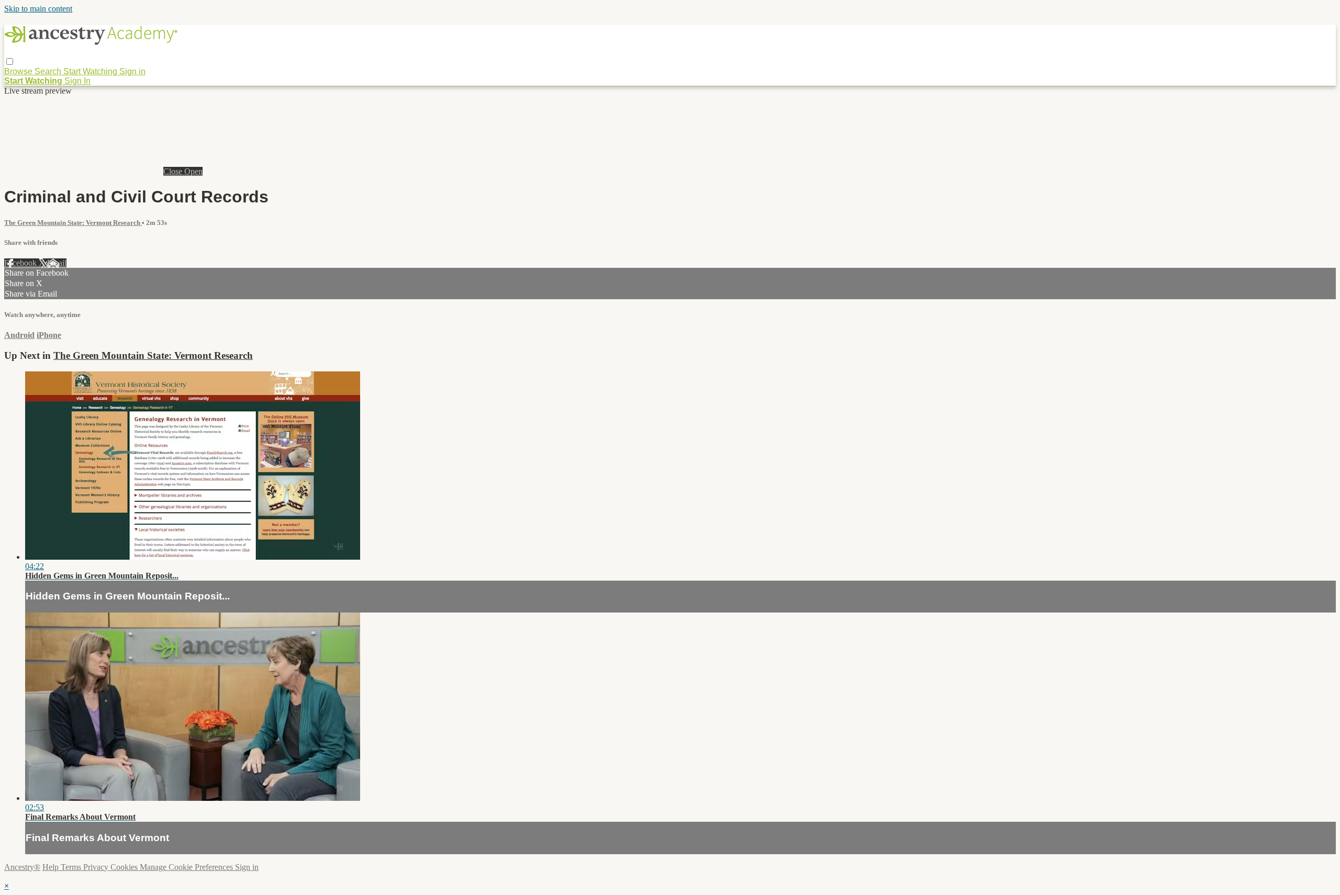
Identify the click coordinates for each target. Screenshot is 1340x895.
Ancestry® (22, 867)
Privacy (96, 867)
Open (193, 171)
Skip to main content (38, 8)
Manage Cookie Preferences (187, 867)
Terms (72, 867)
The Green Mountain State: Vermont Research (73, 222)
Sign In (77, 80)
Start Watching (91, 71)
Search (49, 71)
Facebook (21, 262)
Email (56, 262)
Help (51, 867)
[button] (9, 61)
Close (173, 171)
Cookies (125, 867)
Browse (19, 71)
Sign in (132, 71)
